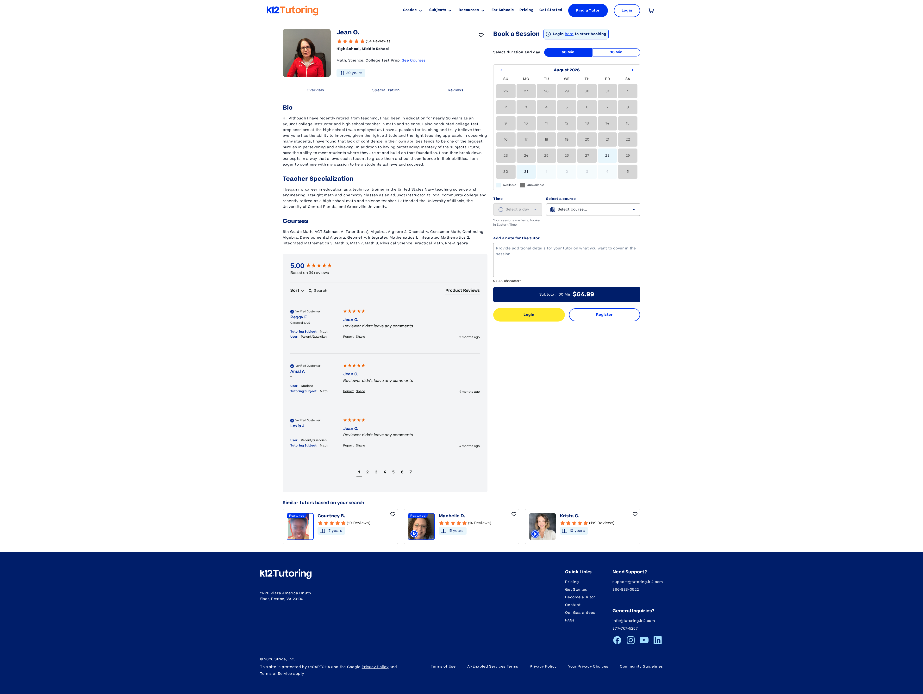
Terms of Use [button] (443, 666)
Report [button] (348, 337)
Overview (315, 90)
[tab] (462, 291)
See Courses (414, 60)
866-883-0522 (625, 589)
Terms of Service (276, 673)
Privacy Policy (375, 666)
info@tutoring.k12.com (633, 620)
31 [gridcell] (526, 171)
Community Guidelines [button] (641, 666)
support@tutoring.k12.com (637, 581)
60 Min (568, 52)
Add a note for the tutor (516, 238)
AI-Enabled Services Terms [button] (492, 666)
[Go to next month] (632, 70)
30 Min (616, 52)
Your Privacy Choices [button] (588, 666)
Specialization (385, 90)
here (569, 34)
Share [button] (360, 337)
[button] (359, 472)
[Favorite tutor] (481, 35)
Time (498, 198)
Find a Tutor (588, 10)
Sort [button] (295, 290)
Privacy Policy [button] (543, 666)
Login (529, 314)
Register (604, 314)
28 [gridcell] (607, 155)
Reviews (455, 90)
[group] (315, 266)
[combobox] (517, 209)
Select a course (561, 198)
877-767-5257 (625, 628)
